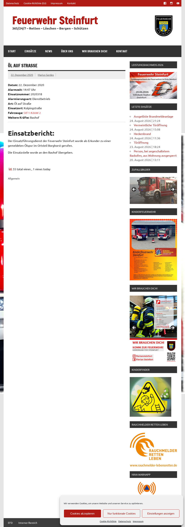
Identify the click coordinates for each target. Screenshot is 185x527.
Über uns (67, 51)
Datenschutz (124, 521)
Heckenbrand (142, 133)
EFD (10, 522)
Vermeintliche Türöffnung (150, 125)
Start (12, 51)
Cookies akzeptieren (82, 513)
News (48, 51)
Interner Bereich (27, 522)
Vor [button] (172, 189)
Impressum (138, 521)
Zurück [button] (134, 189)
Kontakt (71, 3)
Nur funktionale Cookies (121, 513)
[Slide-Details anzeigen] (153, 190)
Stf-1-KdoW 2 (32, 112)
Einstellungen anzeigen (160, 513)
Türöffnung (141, 142)
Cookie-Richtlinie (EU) (35, 3)
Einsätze (30, 51)
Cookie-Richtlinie (108, 521)
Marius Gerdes (46, 74)
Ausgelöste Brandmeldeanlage (153, 116)
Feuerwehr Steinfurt (55, 20)
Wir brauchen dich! (94, 51)
